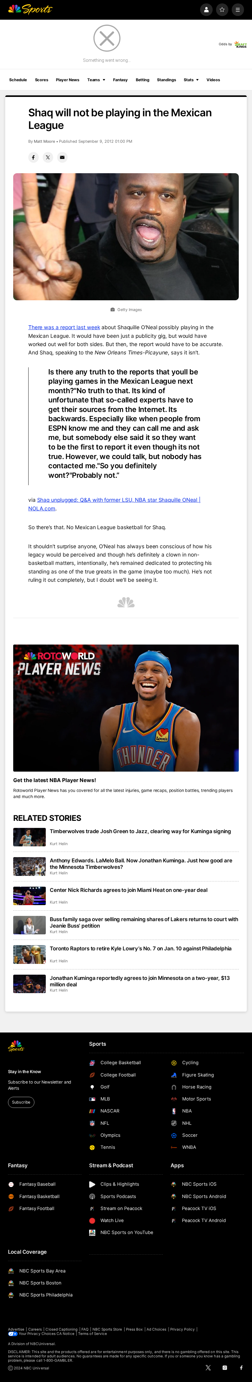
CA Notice (65, 1334)
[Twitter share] (48, 157)
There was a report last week (64, 327)
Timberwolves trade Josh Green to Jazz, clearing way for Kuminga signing (140, 831)
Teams (93, 80)
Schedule (18, 80)
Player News (67, 80)
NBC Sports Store (107, 1329)
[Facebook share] (33, 157)
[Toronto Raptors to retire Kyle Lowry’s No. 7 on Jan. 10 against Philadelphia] (29, 954)
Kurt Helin (58, 843)
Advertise (16, 1329)
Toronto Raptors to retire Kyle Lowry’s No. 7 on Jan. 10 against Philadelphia (141, 948)
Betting (142, 80)
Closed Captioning (61, 1329)
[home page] (30, 9)
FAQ (85, 1329)
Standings (166, 80)
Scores (41, 80)
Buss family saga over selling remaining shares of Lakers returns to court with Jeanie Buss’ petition (144, 922)
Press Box (134, 1329)
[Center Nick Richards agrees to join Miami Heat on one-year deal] (29, 896)
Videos (213, 80)
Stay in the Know (24, 1071)
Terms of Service (92, 1334)
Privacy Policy (182, 1329)
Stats (188, 80)
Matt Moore (44, 141)
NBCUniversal (42, 1344)
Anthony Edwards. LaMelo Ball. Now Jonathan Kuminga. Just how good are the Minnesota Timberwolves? (141, 863)
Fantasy (120, 80)
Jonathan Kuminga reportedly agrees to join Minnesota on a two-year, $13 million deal (140, 981)
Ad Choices (157, 1329)
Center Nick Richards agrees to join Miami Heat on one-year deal (128, 890)
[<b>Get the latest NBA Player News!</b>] (126, 708)
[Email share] (62, 157)
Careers (35, 1329)
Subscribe (21, 1102)
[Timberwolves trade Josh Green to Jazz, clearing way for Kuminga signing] (29, 837)
